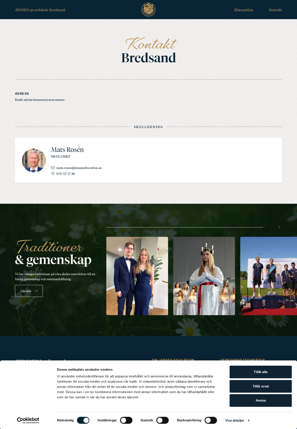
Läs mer (26, 291)
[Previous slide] (270, 227)
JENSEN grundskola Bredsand (40, 9)
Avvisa (261, 400)
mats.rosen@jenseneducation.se (79, 167)
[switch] (126, 420)
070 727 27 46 (65, 173)
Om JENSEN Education (173, 360)
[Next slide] (279, 227)
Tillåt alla (260, 372)
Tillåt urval (261, 386)
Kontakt (275, 9)
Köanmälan (243, 9)
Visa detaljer (234, 420)
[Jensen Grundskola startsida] (148, 10)
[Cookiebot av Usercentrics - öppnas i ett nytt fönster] (28, 420)
